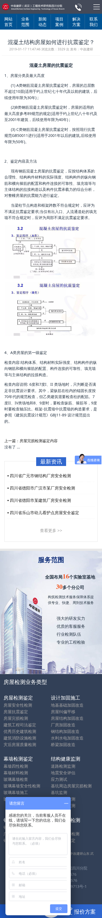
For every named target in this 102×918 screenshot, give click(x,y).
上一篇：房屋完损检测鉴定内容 (31, 440)
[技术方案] (32, 7)
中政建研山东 (79, 853)
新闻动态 (42, 21)
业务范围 (25, 21)
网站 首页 (8, 21)
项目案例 (59, 21)
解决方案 (76, 21)
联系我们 (93, 21)
